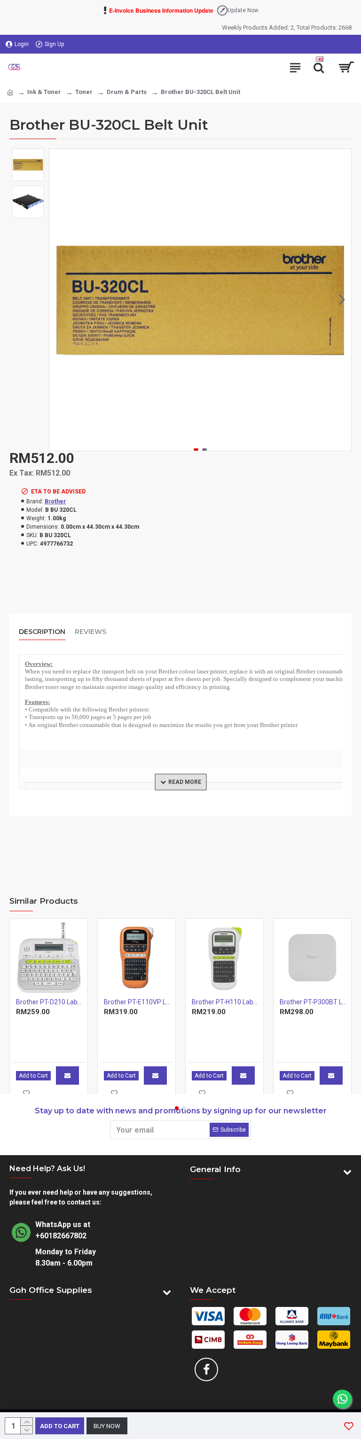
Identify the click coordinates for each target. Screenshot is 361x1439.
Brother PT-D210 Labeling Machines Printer (50, 1002)
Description (42, 632)
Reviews (90, 632)
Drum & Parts (127, 91)
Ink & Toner (44, 91)
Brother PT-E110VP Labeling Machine (138, 1002)
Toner (84, 91)
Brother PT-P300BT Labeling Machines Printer (314, 1002)
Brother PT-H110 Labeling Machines (226, 1002)
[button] (58, 299)
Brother (55, 501)
